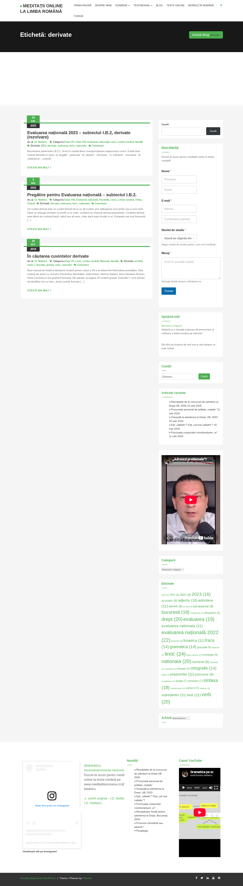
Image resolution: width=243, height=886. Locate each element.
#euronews (120, 770)
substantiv (174, 695)
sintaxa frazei (177, 688)
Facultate (104, 199)
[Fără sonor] (211, 787)
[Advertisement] (121, 79)
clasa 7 (31, 265)
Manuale (104, 261)
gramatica (183, 646)
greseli (50, 265)
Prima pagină (82, 5)
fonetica (193, 640)
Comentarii (98, 145)
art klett (138, 261)
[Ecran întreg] (216, 787)
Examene (121, 5)
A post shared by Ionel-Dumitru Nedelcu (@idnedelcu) (56, 842)
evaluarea (62, 145)
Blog (159, 5)
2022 (185, 594)
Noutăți (139, 142)
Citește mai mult (38, 167)
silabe (181, 680)
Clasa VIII (80, 142)
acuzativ (169, 600)
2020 (165, 595)
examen (177, 641)
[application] (199, 779)
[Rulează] (183, 787)
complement (197, 613)
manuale (66, 265)
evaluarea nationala (182, 626)
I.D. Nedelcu (40, 142)
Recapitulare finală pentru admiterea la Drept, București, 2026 (151, 815)
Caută (165, 124)
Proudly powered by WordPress (38, 878)
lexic (72, 145)
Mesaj (166, 253)
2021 (174, 594)
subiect (192, 688)
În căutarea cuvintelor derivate (58, 256)
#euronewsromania (97, 770)
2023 (43, 145)
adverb (175, 606)
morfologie (210, 654)
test (194, 695)
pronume (204, 674)
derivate (51, 145)
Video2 (31, 203)
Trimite (168, 291)
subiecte (205, 688)
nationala (81, 145)
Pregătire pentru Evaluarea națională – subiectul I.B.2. (82, 194)
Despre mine (103, 5)
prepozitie (182, 674)
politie (165, 675)
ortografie (203, 668)
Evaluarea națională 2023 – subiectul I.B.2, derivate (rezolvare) (78, 134)
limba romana (193, 655)
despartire (212, 612)
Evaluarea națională (98, 142)
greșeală (204, 647)
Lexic (113, 142)
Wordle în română (201, 5)
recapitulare (168, 681)
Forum (78, 16)
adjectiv (187, 600)
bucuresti (175, 612)
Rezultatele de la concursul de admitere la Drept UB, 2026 (150, 773)
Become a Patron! (172, 325)
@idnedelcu (92, 765)
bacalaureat (203, 606)
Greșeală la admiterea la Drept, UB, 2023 (194, 417)
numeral (200, 662)
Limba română (126, 142)
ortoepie (183, 668)
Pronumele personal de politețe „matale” (193, 409)
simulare (195, 680)
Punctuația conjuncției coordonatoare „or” (194, 432)
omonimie (170, 669)
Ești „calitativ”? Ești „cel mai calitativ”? (192, 424)
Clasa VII (69, 142)
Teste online (175, 5)
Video (138, 199)
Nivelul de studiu (174, 230)
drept (172, 619)
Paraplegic (142, 830)
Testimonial (142, 5)
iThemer (87, 878)
